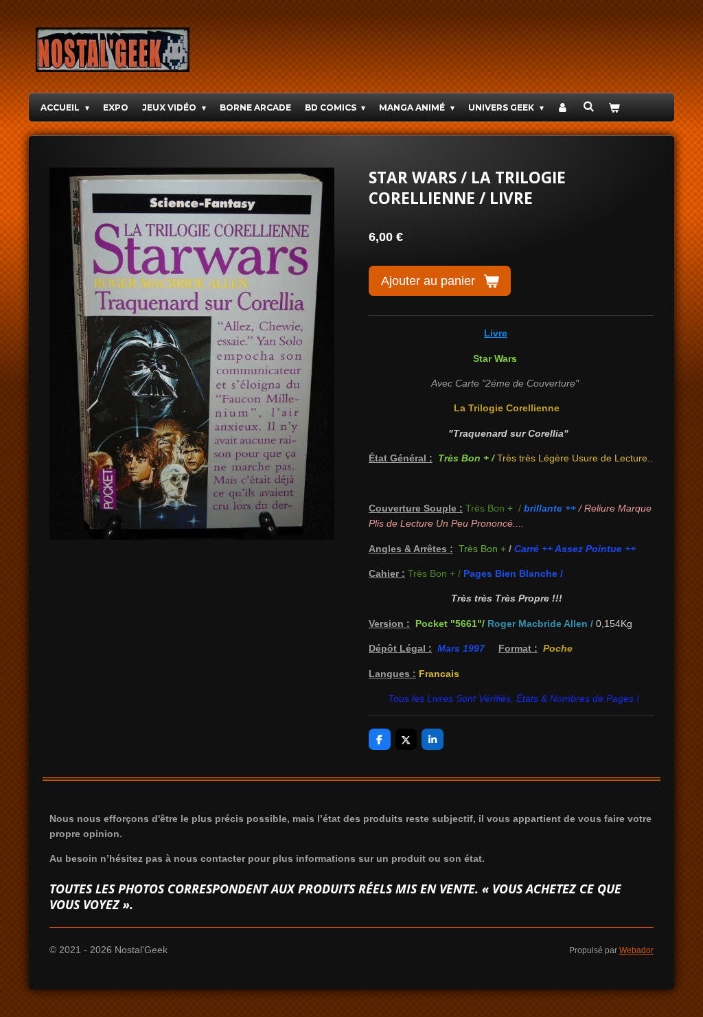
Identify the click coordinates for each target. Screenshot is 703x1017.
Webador (636, 950)
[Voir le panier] (614, 107)
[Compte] (563, 107)
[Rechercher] (588, 106)
